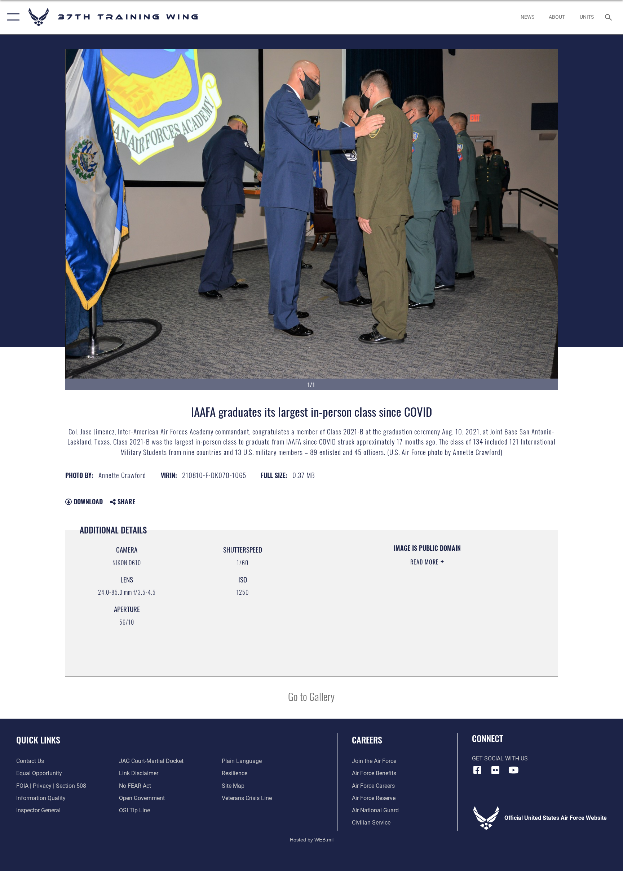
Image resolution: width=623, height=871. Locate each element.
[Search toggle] (609, 17)
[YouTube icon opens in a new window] (513, 770)
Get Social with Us (500, 758)
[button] (11, 17)
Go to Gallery (311, 696)
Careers (367, 739)
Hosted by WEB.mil (311, 840)
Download (87, 501)
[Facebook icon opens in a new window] (477, 770)
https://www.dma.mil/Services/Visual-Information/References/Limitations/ (406, 608)
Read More (425, 562)
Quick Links (38, 739)
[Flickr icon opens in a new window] (495, 770)
